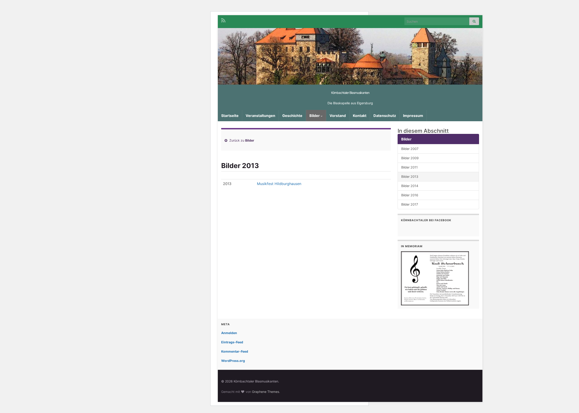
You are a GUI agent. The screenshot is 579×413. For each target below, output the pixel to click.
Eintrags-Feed (232, 342)
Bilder (315, 115)
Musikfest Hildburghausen (279, 183)
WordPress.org (233, 361)
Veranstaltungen (260, 115)
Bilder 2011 (409, 167)
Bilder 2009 (410, 158)
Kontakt (359, 115)
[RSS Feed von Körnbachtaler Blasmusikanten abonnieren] (223, 20)
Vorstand (338, 115)
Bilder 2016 (409, 195)
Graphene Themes (265, 392)
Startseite (230, 115)
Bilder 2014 (409, 186)
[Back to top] (568, 402)
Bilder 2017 (409, 204)
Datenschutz (384, 115)
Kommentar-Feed (234, 351)
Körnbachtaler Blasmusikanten (350, 93)
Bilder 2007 (409, 149)
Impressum (413, 115)
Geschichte (292, 115)
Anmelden (229, 333)
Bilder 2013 (409, 176)
